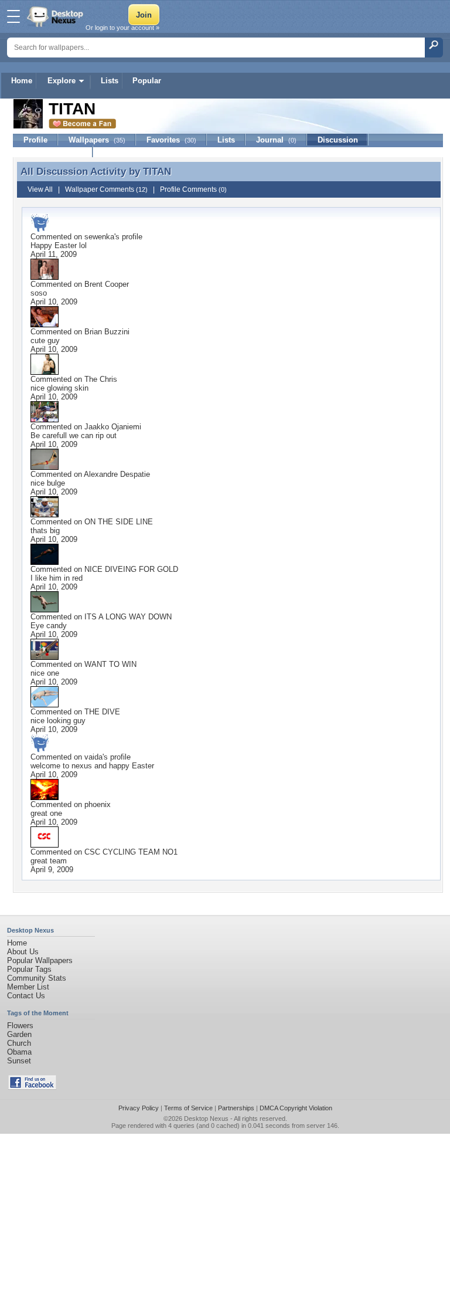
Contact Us (26, 995)
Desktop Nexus (206, 1118)
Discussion (338, 139)
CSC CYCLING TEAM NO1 (131, 852)
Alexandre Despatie (117, 474)
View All (40, 189)
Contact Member (53, 151)
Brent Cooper (106, 284)
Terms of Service (188, 1107)
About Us (23, 951)
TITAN (157, 171)
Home (21, 80)
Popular (146, 80)
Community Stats (36, 978)
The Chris (100, 379)
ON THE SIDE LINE (118, 521)
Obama (19, 1052)
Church (19, 1043)
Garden (19, 1034)
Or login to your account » (122, 27)
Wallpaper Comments (106, 189)
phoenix (97, 804)
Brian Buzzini (106, 331)
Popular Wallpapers (40, 960)
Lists (109, 80)
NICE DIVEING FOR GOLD (131, 569)
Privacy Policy (138, 1107)
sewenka (99, 236)
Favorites (171, 139)
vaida (93, 757)
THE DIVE (102, 711)
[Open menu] (13, 16)
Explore (61, 80)
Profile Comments (193, 189)
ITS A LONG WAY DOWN (128, 616)
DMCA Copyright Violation (296, 1107)
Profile (35, 139)
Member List (28, 986)
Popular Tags (29, 969)
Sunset (19, 1060)
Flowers (20, 1025)
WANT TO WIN (110, 664)
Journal (276, 139)
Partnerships (236, 1107)
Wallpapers (97, 139)
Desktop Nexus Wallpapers (56, 16)
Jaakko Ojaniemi (112, 426)
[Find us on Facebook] (32, 1087)
